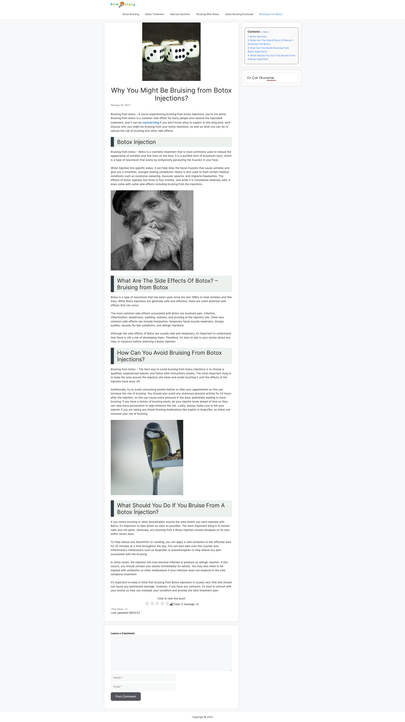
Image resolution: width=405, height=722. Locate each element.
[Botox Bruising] (122, 5)
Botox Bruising (131, 14)
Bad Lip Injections (180, 14)
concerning (150, 122)
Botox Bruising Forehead (239, 14)
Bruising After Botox (207, 14)
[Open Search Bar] (290, 14)
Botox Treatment (154, 14)
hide (265, 32)
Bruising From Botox (270, 14)
